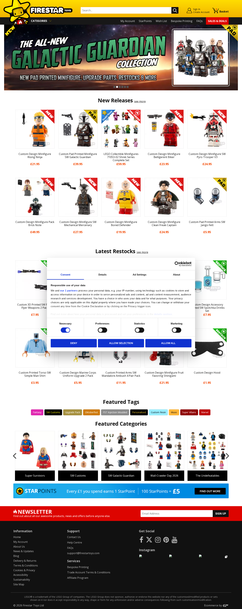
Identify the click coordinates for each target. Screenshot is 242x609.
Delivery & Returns (24, 561)
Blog (16, 556)
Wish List (161, 21)
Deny (73, 343)
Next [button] (235, 57)
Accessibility (20, 575)
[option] (121, 57)
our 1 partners (69, 290)
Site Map (18, 584)
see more (140, 101)
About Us (19, 546)
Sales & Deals (217, 21)
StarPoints (145, 21)
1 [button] (114, 87)
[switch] (102, 330)
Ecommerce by (213, 605)
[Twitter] (149, 539)
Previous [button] (7, 57)
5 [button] (125, 87)
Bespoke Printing (181, 21)
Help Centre (74, 542)
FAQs (199, 21)
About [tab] (176, 274)
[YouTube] (174, 539)
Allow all (168, 343)
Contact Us (74, 537)
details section (163, 314)
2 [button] (117, 87)
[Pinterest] (166, 539)
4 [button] (122, 87)
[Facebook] (141, 539)
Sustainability (21, 579)
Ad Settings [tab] (139, 274)
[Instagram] (158, 539)
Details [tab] (102, 274)
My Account (128, 21)
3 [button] (120, 87)
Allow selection (121, 343)
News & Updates (23, 551)
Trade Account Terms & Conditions (88, 572)
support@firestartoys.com (83, 553)
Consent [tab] (65, 274)
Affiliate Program (77, 578)
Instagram (147, 550)
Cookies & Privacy (24, 570)
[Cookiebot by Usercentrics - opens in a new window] (177, 263)
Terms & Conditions (25, 565)
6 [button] (128, 87)
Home (17, 537)
